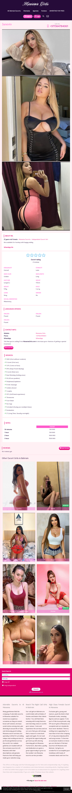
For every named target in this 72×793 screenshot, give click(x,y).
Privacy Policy (24, 786)
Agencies (36, 11)
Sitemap (54, 786)
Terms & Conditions (36, 786)
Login (38, 16)
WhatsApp (39, 338)
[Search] (43, 16)
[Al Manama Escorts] (36, 4)
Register (29, 16)
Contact (47, 786)
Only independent (10, 685)
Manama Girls (40, 333)
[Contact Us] (47, 16)
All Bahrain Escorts (14, 11)
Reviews (44, 11)
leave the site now (40, 780)
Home (5, 786)
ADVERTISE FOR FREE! (57, 11)
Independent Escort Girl (40, 239)
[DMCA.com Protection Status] (36, 777)
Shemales (26, 11)
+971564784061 (59, 26)
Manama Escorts (24, 239)
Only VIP (7, 682)
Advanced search (37, 692)
